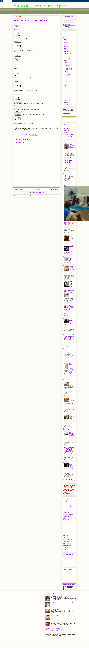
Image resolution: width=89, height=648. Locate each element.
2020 (65, 35)
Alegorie (71, 415)
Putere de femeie (68, 160)
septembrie (67, 56)
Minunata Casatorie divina (71, 267)
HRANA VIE (66, 143)
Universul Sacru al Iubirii (68, 136)
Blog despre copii (66, 128)
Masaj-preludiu (66, 535)
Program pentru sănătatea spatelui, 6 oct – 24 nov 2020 (69, 223)
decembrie (67, 51)
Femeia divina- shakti (67, 503)
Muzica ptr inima (66, 545)
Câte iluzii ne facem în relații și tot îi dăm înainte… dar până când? (69, 162)
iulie (66, 60)
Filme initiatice (66, 516)
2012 (65, 49)
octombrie (67, 55)
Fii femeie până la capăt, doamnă (52, 628)
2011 (65, 104)
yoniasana (42, 64)
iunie (66, 62)
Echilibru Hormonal (67, 539)
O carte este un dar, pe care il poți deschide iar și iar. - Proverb (69, 448)
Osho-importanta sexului (68, 93)
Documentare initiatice (67, 527)
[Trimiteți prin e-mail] (32, 135)
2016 (65, 42)
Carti (64, 537)
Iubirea (66, 78)
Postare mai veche (54, 189)
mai (66, 64)
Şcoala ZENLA (67, 305)
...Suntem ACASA (68, 256)
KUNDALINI (65, 541)
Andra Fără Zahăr (68, 479)
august (66, 58)
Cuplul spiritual (66, 499)
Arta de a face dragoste (68, 506)
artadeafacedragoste (22, 131)
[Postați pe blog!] (33, 135)
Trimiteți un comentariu (20, 142)
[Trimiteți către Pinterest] (37, 135)
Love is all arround (68, 245)
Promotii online (67, 363)
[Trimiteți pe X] (34, 135)
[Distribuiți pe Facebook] (35, 135)
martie (66, 98)
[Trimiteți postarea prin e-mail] (30, 134)
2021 (65, 33)
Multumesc (66, 175)
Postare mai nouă (18, 189)
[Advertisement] (36, 165)
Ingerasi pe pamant (68, 281)
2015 (65, 44)
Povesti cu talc (66, 547)
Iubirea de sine (66, 521)
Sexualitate (65, 525)
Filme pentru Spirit (66, 130)
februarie (67, 100)
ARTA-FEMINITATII (68, 318)
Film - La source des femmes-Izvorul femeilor (68, 82)
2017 (65, 41)
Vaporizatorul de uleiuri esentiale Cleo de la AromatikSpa (71, 433)
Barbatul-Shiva (66, 512)
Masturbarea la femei (55, 609)
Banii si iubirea (68, 65)
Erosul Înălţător (67, 462)
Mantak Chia (65, 543)
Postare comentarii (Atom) (39, 192)
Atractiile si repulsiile (67, 75)
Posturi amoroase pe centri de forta (68, 68)
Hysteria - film (68, 77)
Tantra (64, 510)
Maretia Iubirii (67, 235)
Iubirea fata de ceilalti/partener (66, 519)
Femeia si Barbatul (68, 265)
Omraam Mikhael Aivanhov (68, 532)
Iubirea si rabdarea (67, 72)
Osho (64, 508)
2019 (65, 37)
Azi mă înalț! (71, 381)
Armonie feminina (68, 185)
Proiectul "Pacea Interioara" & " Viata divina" (68, 350)
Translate (72, 27)
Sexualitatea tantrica (55, 622)
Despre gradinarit (66, 132)
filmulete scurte (66, 529)
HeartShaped (67, 414)
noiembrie (67, 53)
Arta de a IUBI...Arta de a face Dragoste (39, 5)
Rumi (64, 549)
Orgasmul (65, 523)
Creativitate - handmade (68, 126)
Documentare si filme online (68, 134)
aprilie (66, 97)
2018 (65, 39)
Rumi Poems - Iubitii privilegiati (68, 87)
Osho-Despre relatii (49, 633)
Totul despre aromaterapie (67, 429)
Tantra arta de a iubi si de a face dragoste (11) (59, 596)
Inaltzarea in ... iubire (68, 90)
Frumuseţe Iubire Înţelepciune (68, 380)
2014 (65, 46)
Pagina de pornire (36, 189)
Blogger (50, 638)
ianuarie (67, 102)
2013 (65, 48)
